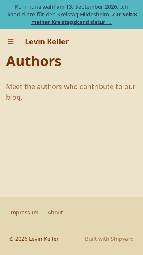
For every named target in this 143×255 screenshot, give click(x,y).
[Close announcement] (135, 14)
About (55, 212)
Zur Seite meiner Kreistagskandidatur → (83, 18)
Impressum (24, 212)
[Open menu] (10, 41)
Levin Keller (47, 41)
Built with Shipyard (109, 238)
